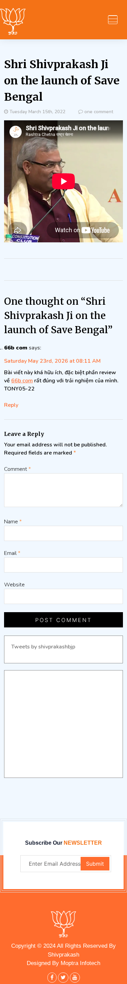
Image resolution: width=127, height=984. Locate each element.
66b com (15, 348)
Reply (11, 405)
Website (14, 584)
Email (12, 553)
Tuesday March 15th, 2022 (37, 111)
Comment (17, 469)
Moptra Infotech (80, 963)
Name (13, 521)
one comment (98, 111)
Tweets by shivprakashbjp (43, 646)
